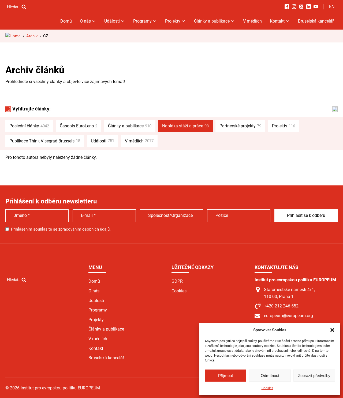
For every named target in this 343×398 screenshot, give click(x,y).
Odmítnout (270, 375)
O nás (85, 21)
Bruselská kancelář (316, 21)
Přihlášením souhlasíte (61, 229)
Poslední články (29, 125)
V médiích (252, 21)
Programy (142, 21)
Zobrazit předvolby (314, 375)
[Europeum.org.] (13, 36)
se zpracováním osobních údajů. (82, 229)
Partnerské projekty (240, 125)
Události (112, 21)
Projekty (172, 21)
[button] (332, 330)
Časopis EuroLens (78, 125)
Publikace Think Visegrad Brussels (44, 141)
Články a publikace (212, 21)
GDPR (177, 281)
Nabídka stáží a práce (185, 125)
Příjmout (225, 375)
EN (331, 6)
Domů (66, 21)
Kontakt (277, 21)
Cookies (267, 388)
